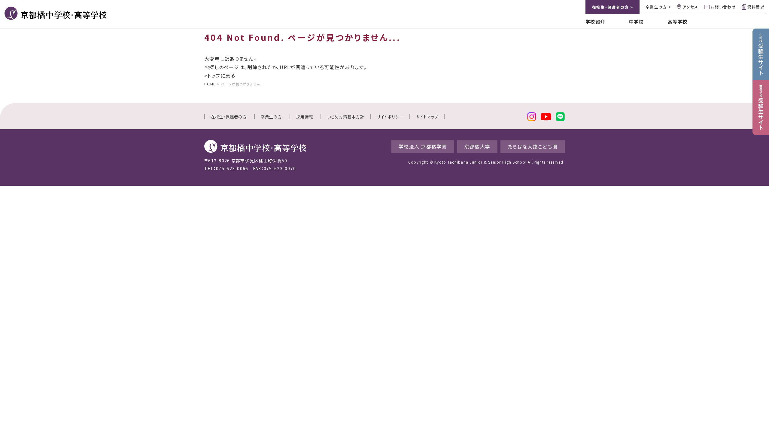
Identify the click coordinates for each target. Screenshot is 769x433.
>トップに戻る (219, 75)
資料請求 (755, 7)
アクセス (690, 7)
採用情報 (304, 117)
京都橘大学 (477, 146)
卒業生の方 (271, 117)
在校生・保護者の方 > (612, 7)
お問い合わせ (723, 7)
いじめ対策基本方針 (345, 117)
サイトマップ (427, 117)
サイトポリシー (390, 117)
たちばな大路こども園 (533, 146)
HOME (209, 83)
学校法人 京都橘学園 (423, 146)
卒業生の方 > (658, 7)
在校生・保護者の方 (229, 117)
